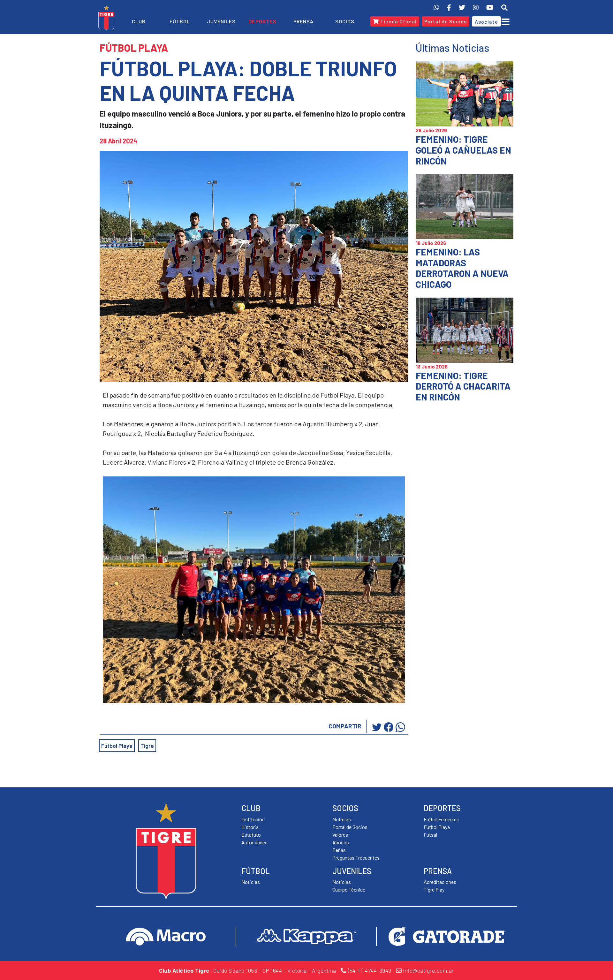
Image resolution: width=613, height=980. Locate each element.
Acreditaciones (440, 882)
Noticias (250, 882)
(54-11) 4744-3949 (369, 970)
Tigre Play (434, 889)
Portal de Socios (349, 827)
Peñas (339, 850)
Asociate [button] (486, 22)
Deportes (262, 21)
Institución (253, 819)
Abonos (340, 842)
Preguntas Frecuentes (356, 858)
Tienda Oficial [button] (398, 21)
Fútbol (180, 21)
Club (139, 21)
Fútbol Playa (116, 745)
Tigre (147, 745)
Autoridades (254, 842)
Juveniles (221, 21)
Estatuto (251, 835)
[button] (504, 7)
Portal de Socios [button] (445, 21)
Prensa (303, 21)
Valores (340, 835)
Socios (344, 21)
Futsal (430, 835)
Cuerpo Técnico (349, 889)
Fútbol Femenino (441, 819)
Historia (250, 827)
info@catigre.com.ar (428, 970)
